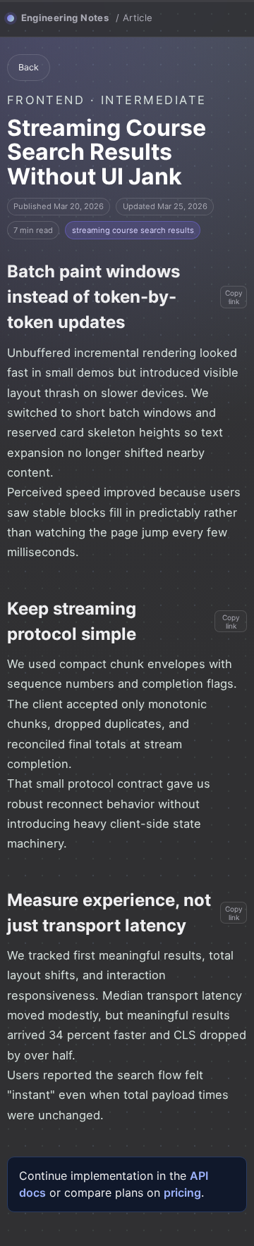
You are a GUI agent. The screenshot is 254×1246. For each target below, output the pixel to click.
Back (28, 67)
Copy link (234, 297)
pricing (182, 1192)
